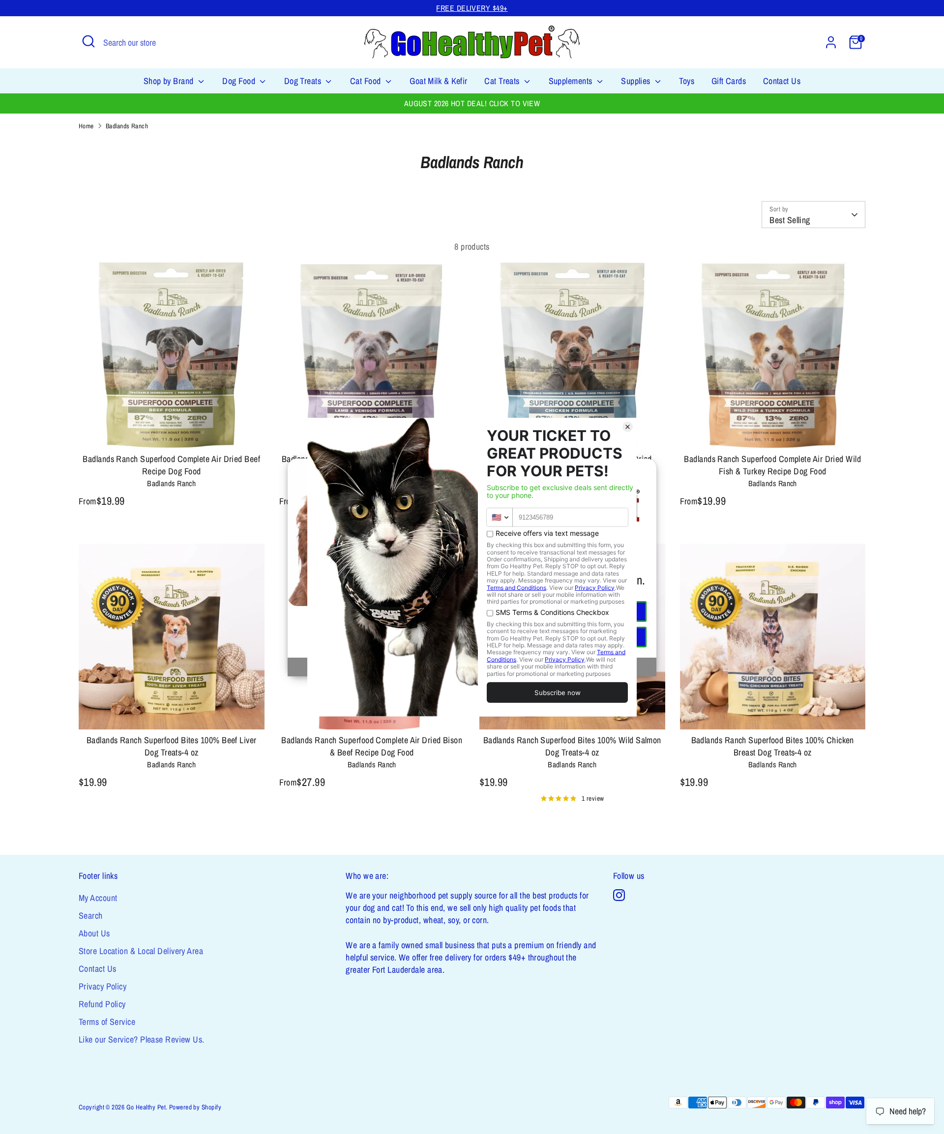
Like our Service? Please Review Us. (142, 1039)
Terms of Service (107, 1022)
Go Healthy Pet (146, 1107)
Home (86, 125)
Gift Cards (728, 81)
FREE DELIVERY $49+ (471, 8)
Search (91, 915)
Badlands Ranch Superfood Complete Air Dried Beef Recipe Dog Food (171, 465)
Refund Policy (102, 1004)
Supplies (636, 81)
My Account (98, 898)
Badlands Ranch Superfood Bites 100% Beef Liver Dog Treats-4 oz (172, 746)
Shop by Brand (170, 81)
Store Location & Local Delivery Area (141, 951)
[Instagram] (619, 895)
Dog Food (239, 81)
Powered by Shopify (195, 1107)
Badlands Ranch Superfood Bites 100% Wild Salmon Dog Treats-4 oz (572, 746)
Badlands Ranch (127, 125)
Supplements (571, 81)
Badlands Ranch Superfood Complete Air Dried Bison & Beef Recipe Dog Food (371, 746)
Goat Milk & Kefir (439, 81)
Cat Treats (503, 81)
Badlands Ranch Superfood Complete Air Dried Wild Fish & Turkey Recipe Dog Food (772, 465)
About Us (94, 933)
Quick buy (171, 431)
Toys (686, 81)
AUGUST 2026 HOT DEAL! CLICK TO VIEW (472, 103)
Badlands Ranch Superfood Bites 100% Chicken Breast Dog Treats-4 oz (772, 746)
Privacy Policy (102, 986)
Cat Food (366, 81)
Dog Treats (304, 81)
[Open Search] (88, 41)
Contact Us (782, 81)
